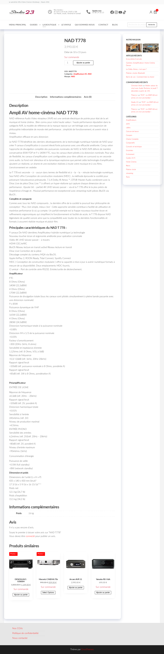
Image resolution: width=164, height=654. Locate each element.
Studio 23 (134, 102)
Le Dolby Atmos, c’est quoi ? (136, 69)
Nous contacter (20, 638)
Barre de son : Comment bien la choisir (140, 77)
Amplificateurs (131, 120)
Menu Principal (17, 25)
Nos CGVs (17, 628)
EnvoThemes (87, 649)
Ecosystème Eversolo (134, 59)
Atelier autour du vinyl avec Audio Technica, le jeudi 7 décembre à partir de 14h (144, 88)
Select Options (48, 592)
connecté (30, 536)
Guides (33, 25)
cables (128, 128)
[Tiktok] (124, 12)
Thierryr (134, 95)
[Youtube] (120, 12)
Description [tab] (41, 97)
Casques (129, 135)
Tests (128, 177)
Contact (103, 25)
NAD (90, 74)
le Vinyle (66, 25)
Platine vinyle (131, 169)
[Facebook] (112, 12)
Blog (115, 25)
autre (128, 124)
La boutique (49, 25)
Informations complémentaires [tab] (65, 97)
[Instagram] (116, 12)
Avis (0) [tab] (87, 97)
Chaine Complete (132, 139)
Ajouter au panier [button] (21, 595)
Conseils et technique (134, 147)
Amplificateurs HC (80, 74)
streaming (129, 173)
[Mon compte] (151, 12)
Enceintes (129, 150)
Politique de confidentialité (25, 633)
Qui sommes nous (85, 25)
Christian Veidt (136, 86)
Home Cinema (131, 162)
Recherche (151, 24)
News (128, 166)
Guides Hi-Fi (130, 158)
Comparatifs (130, 143)
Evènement (130, 154)
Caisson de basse (132, 131)
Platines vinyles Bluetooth (135, 73)
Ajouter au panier (83, 63)
